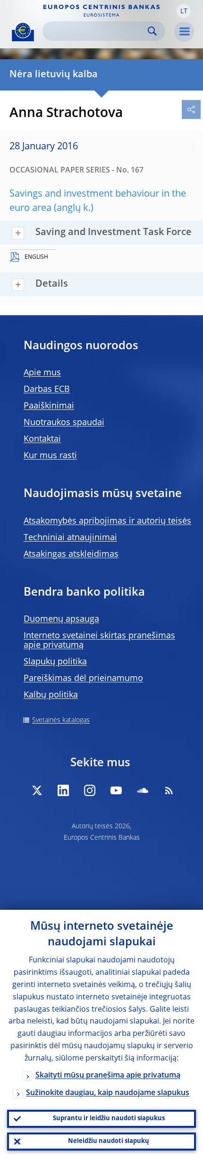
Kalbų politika (51, 695)
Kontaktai (42, 439)
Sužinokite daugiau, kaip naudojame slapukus (107, 1093)
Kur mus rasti (50, 456)
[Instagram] (89, 790)
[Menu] (184, 32)
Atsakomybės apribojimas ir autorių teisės (107, 521)
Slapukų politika (55, 662)
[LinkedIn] (63, 790)
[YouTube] (116, 790)
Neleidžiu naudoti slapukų (108, 1141)
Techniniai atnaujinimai (70, 538)
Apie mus (42, 373)
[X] (36, 790)
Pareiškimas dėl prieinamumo (83, 678)
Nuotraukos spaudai (64, 422)
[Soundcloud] (142, 790)
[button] (184, 11)
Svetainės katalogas (61, 720)
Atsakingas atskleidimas (71, 554)
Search (152, 31)
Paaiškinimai (49, 406)
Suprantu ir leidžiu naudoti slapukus (109, 1118)
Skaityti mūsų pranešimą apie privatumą (107, 1075)
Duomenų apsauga (61, 619)
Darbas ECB (47, 389)
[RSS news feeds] (169, 790)
